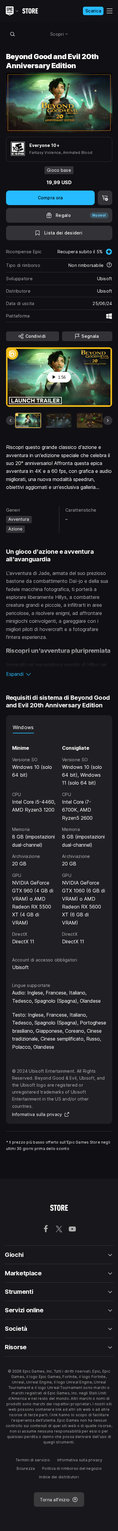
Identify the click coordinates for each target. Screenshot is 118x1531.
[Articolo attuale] (28, 420)
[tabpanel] (59, 839)
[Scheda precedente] (10, 420)
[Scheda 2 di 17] (59, 420)
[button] (59, 674)
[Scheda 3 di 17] (90, 420)
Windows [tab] (23, 727)
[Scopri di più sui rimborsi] (109, 265)
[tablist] (59, 727)
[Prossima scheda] (107, 420)
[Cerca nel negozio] (12, 34)
